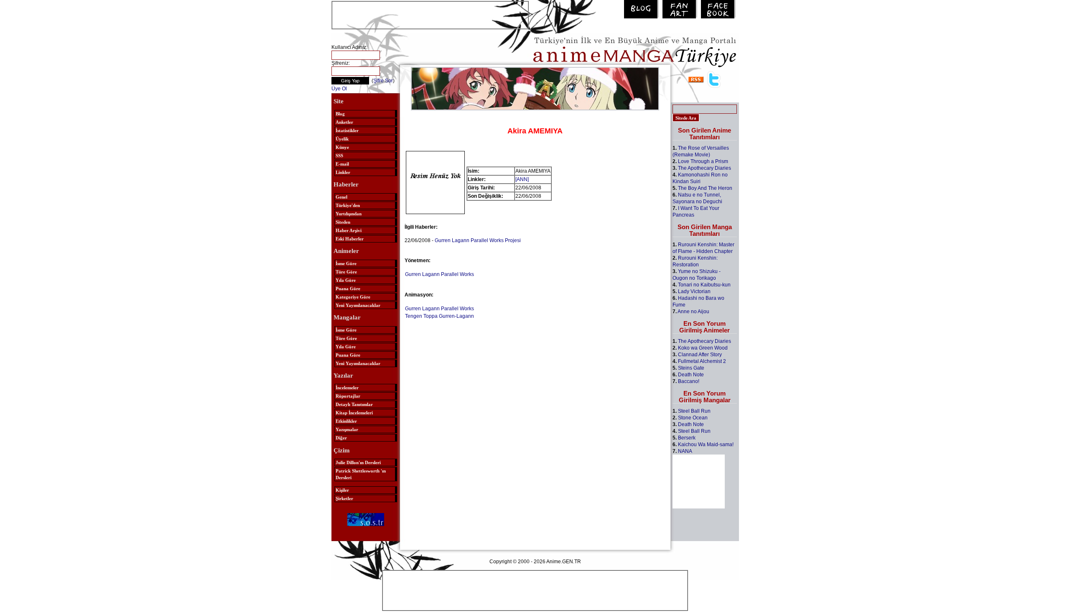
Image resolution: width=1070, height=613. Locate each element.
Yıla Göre (346, 280)
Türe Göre (346, 271)
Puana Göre (348, 288)
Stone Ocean (693, 418)
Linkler (343, 172)
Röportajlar (348, 395)
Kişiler (342, 490)
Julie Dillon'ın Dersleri (358, 462)
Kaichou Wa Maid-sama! (706, 444)
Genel (341, 196)
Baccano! (688, 381)
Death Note (691, 375)
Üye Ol (339, 89)
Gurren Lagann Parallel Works (439, 274)
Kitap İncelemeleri (354, 412)
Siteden (343, 222)
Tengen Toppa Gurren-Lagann (439, 316)
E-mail (342, 163)
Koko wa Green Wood (703, 348)
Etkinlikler (346, 421)
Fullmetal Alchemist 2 (702, 361)
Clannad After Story (700, 355)
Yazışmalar (347, 429)
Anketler (344, 122)
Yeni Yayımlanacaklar (358, 305)
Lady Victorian (694, 291)
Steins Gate (691, 368)
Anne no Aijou (693, 311)
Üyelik (342, 138)
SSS (339, 155)
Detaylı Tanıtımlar (354, 404)
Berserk (687, 438)
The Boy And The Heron (705, 188)
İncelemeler (347, 387)
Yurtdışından (349, 213)
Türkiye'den (348, 205)
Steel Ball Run (694, 411)
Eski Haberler (350, 238)
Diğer (341, 437)
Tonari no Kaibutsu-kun (704, 285)
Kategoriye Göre (353, 296)
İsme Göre (346, 263)
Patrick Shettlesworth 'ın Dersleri (361, 474)
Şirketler (344, 498)
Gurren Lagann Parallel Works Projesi (478, 240)
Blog (340, 113)
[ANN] (522, 179)
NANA (685, 451)
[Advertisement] (430, 14)
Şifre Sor (383, 81)
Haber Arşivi (349, 230)
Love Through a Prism (703, 161)
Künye (342, 147)
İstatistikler (347, 130)
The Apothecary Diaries (704, 168)
